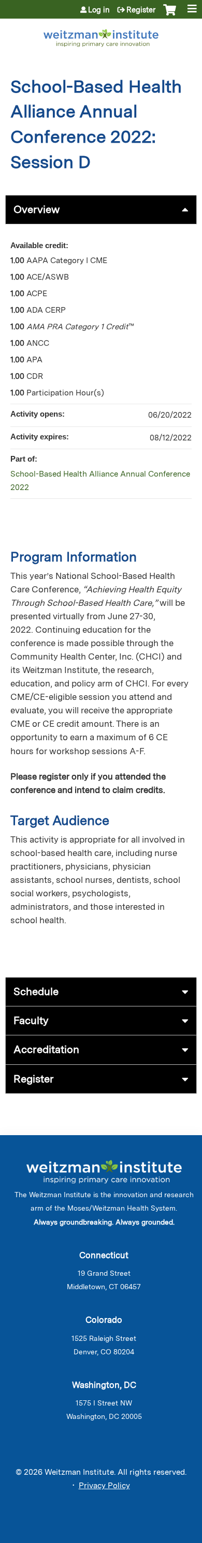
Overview (36, 209)
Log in (99, 9)
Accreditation (46, 1049)
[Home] (101, 36)
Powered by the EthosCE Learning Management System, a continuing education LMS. (160, 1535)
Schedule (36, 991)
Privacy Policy (104, 1485)
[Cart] (169, 15)
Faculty (31, 1020)
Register (140, 9)
